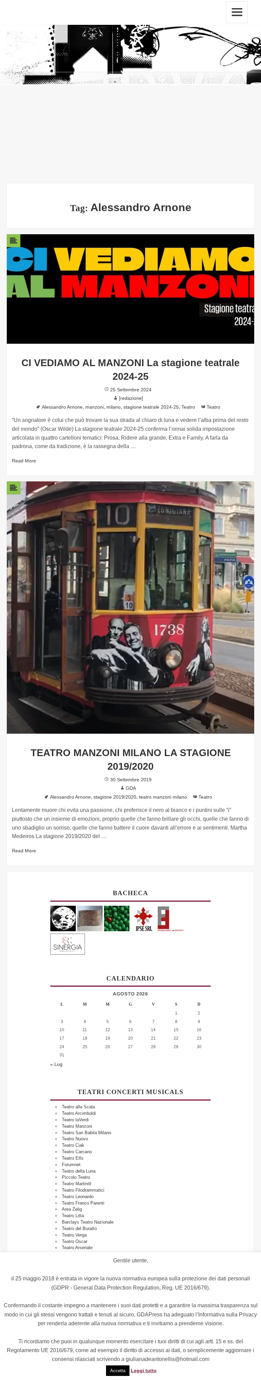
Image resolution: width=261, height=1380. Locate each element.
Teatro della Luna (78, 1171)
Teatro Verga (74, 1235)
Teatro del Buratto (79, 1228)
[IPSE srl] (143, 918)
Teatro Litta (73, 1215)
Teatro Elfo (72, 1158)
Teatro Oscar (74, 1241)
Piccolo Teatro (76, 1177)
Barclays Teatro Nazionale (88, 1222)
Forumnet (71, 1164)
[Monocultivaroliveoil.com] (116, 918)
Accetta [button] (117, 1370)
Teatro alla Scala (78, 1106)
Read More (24, 460)
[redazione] (131, 398)
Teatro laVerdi (75, 1119)
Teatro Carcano (77, 1151)
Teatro (188, 407)
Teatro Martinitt (76, 1183)
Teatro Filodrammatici (83, 1190)
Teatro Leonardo (77, 1196)
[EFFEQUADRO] (170, 918)
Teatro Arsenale (77, 1247)
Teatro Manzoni (77, 1126)
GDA (131, 788)
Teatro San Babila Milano (86, 1132)
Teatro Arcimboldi (79, 1113)
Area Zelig (72, 1209)
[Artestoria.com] (90, 918)
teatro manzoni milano (163, 797)
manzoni (94, 407)
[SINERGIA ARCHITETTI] (67, 942)
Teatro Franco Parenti (83, 1203)
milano (113, 407)
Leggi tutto (144, 1370)
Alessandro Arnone (62, 407)
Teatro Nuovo (75, 1138)
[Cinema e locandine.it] (63, 918)
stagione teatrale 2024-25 (151, 407)
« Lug (56, 1064)
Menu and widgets (237, 12)
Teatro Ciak (73, 1145)
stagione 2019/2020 (114, 797)
